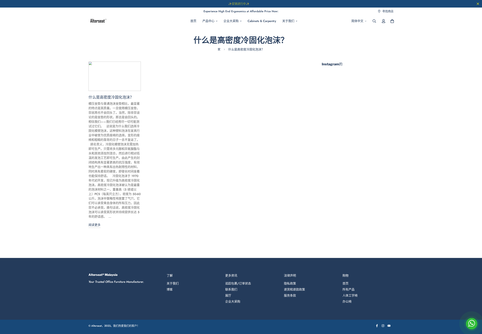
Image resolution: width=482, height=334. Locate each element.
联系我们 (231, 289)
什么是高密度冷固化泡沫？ (111, 97)
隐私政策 (290, 283)
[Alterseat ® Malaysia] (97, 21)
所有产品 (348, 289)
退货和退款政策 (294, 289)
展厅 (228, 295)
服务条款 (290, 295)
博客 (170, 289)
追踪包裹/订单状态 (238, 283)
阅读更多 (94, 225)
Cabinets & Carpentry (262, 21)
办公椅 (347, 301)
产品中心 (208, 21)
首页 (193, 21)
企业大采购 (231, 21)
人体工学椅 (350, 295)
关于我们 (288, 21)
